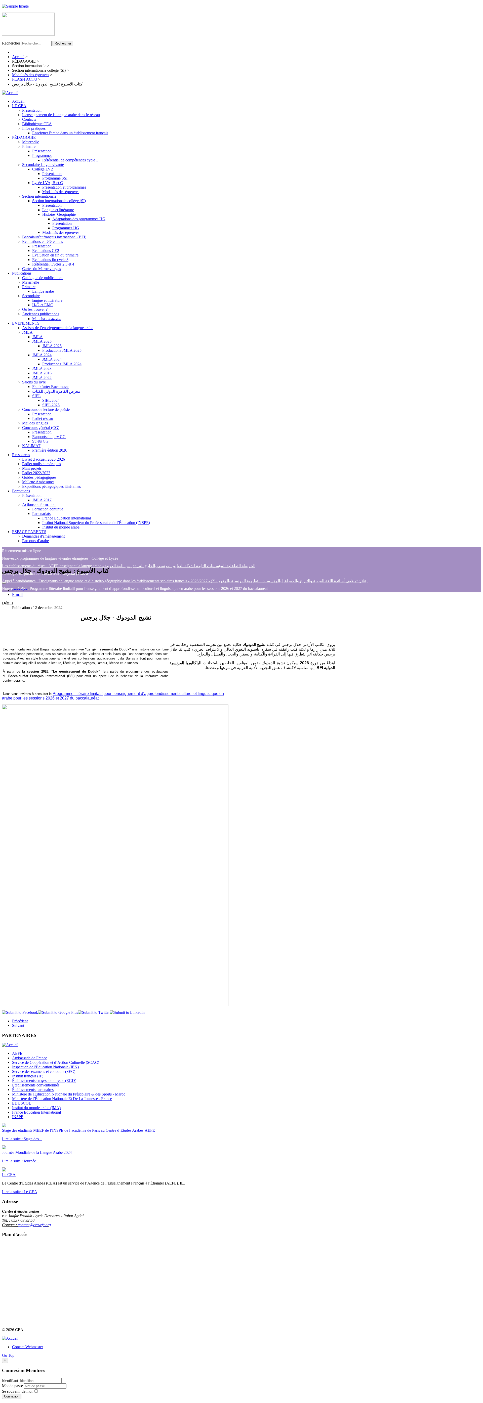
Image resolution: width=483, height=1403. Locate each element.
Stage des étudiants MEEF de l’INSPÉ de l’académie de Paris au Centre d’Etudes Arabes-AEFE (78, 1130)
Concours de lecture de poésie (46, 409)
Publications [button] (21, 273)
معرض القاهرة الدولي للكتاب (56, 391)
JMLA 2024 (42, 355)
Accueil (18, 101)
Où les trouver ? (35, 309)
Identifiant (10, 1380)
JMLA (27, 332)
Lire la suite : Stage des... (22, 1139)
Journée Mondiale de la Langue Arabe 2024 (37, 1152)
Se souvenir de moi (17, 1391)
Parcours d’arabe (35, 541)
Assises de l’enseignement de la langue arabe (57, 328)
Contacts (29, 119)
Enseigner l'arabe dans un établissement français (70, 133)
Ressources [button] (21, 455)
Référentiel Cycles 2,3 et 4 (53, 264)
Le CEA (9, 1174)
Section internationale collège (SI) (59, 201)
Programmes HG (65, 228)
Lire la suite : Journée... (20, 1161)
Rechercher (11, 43)
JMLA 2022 (42, 377)
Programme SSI (54, 178)
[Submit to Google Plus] (58, 1012)
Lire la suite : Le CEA (19, 1192)
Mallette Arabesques (38, 482)
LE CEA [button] (19, 106)
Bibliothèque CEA (37, 124)
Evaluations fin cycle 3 (50, 259)
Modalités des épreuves (60, 192)
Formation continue (47, 509)
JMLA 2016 (42, 373)
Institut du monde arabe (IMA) (36, 1108)
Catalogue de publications (42, 278)
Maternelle (30, 142)
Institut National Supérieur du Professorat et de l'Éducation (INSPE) (96, 522)
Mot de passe (13, 1386)
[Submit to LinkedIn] (127, 1012)
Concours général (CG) (40, 427)
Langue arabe (43, 291)
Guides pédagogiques (39, 477)
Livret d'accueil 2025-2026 (43, 459)
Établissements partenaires (33, 1089)
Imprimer (19, 590)
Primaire (28, 146)
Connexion (11, 1396)
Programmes (42, 155)
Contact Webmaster (27, 1347)
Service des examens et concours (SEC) (43, 1071)
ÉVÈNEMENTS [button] (25, 323)
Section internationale (39, 196)
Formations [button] (21, 491)
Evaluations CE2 (45, 250)
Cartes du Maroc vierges (41, 269)
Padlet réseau (42, 418)
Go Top (8, 1355)
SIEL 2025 (51, 405)
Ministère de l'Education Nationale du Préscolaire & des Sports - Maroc (68, 1094)
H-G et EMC (42, 305)
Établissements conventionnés (35, 1085)
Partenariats (41, 513)
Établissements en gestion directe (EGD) (44, 1080)
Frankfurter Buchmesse (50, 386)
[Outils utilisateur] (4, 583)
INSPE (17, 1117)
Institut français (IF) (27, 1076)
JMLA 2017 (42, 500)
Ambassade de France (29, 1058)
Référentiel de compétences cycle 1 (70, 160)
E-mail (17, 594)
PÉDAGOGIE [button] (24, 137)
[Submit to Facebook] (20, 1012)
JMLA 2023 (42, 368)
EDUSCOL (21, 1103)
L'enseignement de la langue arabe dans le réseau (61, 115)
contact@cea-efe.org (34, 1225)
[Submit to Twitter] (94, 1012)
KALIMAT (31, 446)
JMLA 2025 (42, 341)
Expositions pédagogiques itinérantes (51, 486)
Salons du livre (34, 382)
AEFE (17, 1053)
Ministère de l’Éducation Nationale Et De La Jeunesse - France (62, 1099)
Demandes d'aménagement (43, 536)
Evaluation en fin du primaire (55, 255)
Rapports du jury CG (49, 436)
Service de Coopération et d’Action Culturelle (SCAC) (55, 1062)
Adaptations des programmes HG (78, 219)
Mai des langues (35, 423)
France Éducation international (66, 518)
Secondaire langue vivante (43, 164)
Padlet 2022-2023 (36, 473)
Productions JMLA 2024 (62, 364)
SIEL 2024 (51, 400)
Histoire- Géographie (59, 214)
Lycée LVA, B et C (47, 183)
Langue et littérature (58, 210)
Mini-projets (32, 468)
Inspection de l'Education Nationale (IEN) (45, 1067)
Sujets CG (40, 441)
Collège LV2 (42, 169)
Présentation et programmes (64, 187)
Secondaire (31, 296)
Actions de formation (39, 504)
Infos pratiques (34, 128)
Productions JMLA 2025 (62, 350)
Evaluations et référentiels (42, 241)
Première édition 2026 (49, 450)
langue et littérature (47, 300)
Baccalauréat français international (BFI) (54, 237)
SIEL (36, 396)
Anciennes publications (40, 314)
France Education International (36, 1112)
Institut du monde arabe (60, 527)
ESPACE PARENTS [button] (29, 532)
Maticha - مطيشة (46, 319)
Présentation (32, 110)
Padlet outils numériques (41, 464)
